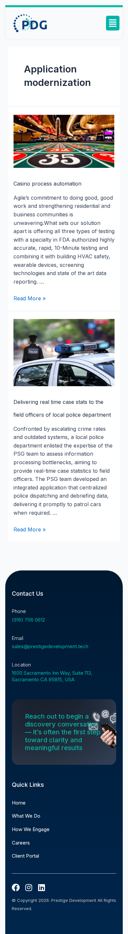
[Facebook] (16, 887)
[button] (112, 23)
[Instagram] (28, 887)
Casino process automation (47, 183)
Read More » (29, 298)
